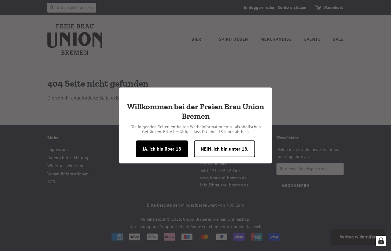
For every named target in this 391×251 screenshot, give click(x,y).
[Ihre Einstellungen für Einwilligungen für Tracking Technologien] (381, 241)
